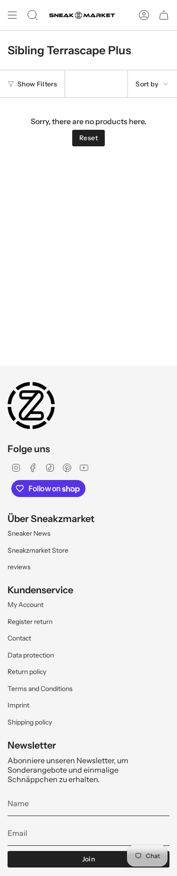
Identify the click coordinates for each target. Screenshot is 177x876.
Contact (19, 638)
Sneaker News (29, 533)
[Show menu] (12, 15)
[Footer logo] (31, 405)
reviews (19, 567)
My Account (25, 604)
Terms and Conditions (40, 688)
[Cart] (164, 15)
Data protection (31, 655)
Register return (30, 621)
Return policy (27, 671)
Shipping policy (30, 722)
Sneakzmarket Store (38, 550)
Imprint (18, 705)
